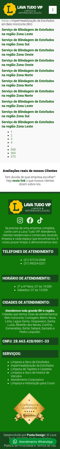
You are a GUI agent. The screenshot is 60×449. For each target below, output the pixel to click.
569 (13, 153)
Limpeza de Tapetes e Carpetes (31, 369)
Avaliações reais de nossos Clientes (30, 171)
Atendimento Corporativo (27, 379)
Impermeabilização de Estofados (32, 365)
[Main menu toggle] (53, 10)
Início (5, 20)
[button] (33, 441)
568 (13, 149)
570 (13, 156)
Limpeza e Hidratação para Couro (33, 383)
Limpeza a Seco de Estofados (30, 362)
